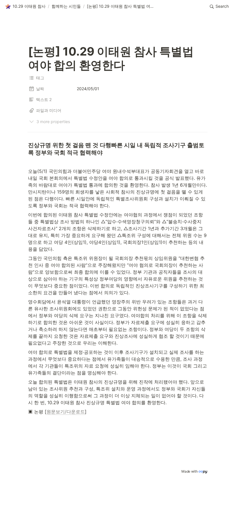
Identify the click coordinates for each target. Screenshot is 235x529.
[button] (25, 6)
